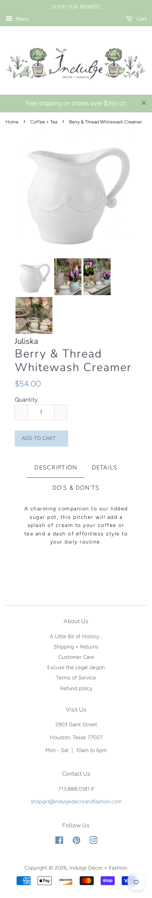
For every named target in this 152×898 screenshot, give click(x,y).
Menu (21, 19)
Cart (140, 19)
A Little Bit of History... (76, 636)
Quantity (26, 399)
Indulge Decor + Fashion (98, 867)
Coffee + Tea (43, 122)
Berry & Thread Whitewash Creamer (73, 360)
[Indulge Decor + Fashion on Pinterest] (76, 841)
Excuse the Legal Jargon (76, 667)
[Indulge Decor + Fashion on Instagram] (93, 841)
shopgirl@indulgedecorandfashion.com (76, 801)
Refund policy (76, 688)
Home (12, 122)
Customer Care (76, 657)
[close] (144, 102)
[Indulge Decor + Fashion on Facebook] (59, 841)
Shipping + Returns (76, 646)
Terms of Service (76, 677)
